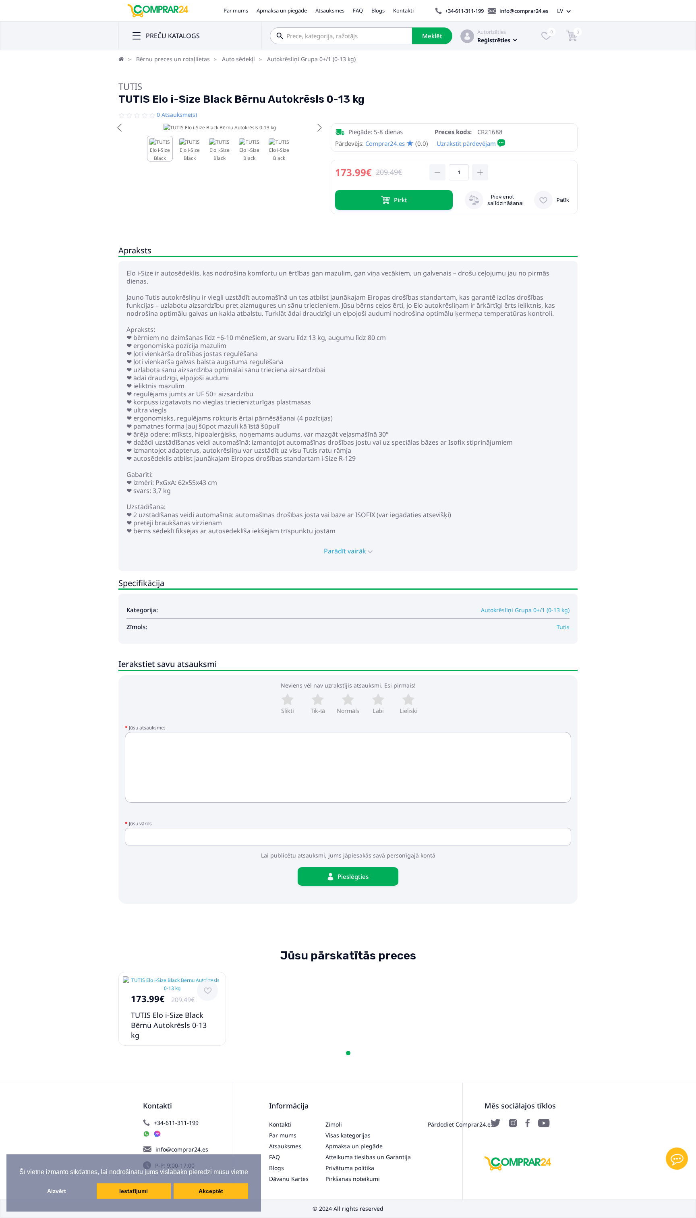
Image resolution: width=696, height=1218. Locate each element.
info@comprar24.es (523, 10)
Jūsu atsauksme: (147, 727)
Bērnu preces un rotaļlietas (173, 59)
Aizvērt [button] (56, 1191)
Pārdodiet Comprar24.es (460, 1124)
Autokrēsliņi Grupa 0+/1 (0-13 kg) (311, 59)
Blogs (378, 10)
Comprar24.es (385, 143)
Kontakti (403, 10)
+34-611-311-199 (464, 10)
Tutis (130, 86)
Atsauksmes (329, 10)
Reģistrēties (493, 40)
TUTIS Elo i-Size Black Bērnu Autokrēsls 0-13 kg (169, 1025)
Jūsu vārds (140, 823)
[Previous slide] (120, 127)
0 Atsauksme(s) (177, 114)
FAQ (358, 10)
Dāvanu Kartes (289, 1179)
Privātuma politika (349, 1168)
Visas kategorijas (348, 1135)
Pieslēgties (353, 876)
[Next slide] (319, 127)
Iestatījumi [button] (133, 1191)
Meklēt (432, 36)
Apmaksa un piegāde (282, 10)
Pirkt (400, 200)
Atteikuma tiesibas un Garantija (368, 1157)
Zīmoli (333, 1124)
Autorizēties (491, 31)
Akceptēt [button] (211, 1191)
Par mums (236, 10)
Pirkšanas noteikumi (352, 1179)
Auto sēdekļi (238, 59)
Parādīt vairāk (346, 551)
